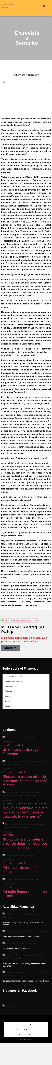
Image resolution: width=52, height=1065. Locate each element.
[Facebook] (14, 717)
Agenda (8, 696)
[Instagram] (22, 717)
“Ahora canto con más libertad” (21, 869)
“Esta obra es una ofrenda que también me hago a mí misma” (25, 781)
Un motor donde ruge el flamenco (22, 751)
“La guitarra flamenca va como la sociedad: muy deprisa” (26, 981)
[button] (32, 8)
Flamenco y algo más (13, 676)
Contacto (8, 706)
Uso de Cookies (26, 1035)
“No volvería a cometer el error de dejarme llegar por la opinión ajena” (25, 843)
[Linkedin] (30, 717)
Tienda (7, 701)
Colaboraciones (11, 686)
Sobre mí (10, 648)
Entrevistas (8, 772)
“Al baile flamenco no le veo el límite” (25, 894)
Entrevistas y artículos (13, 681)
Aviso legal (26, 1025)
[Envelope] (38, 717)
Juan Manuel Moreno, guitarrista (16, 949)
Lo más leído (18, 745)
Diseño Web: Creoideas (26, 1040)
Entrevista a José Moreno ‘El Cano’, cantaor (21, 937)
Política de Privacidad (26, 1030)
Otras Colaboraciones (37, 803)
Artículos (7, 745)
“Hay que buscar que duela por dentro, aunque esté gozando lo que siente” (25, 812)
